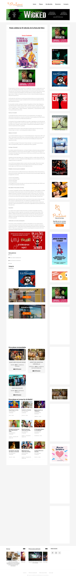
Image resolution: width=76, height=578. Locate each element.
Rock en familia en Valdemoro (38, 410)
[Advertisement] (27, 332)
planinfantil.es (15, 4)
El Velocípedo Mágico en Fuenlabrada (39, 430)
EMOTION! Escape (17, 388)
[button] (24, 548)
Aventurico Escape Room (17, 362)
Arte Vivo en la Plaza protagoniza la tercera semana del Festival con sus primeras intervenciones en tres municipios (13, 563)
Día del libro (11, 268)
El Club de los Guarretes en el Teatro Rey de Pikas (14, 430)
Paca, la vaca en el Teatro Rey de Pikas (26, 430)
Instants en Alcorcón (26, 410)
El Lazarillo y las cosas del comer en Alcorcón (14, 451)
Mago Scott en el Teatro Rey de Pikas (26, 451)
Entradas (18, 369)
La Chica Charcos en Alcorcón (38, 451)
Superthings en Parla (13, 410)
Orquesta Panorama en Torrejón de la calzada (35, 562)
